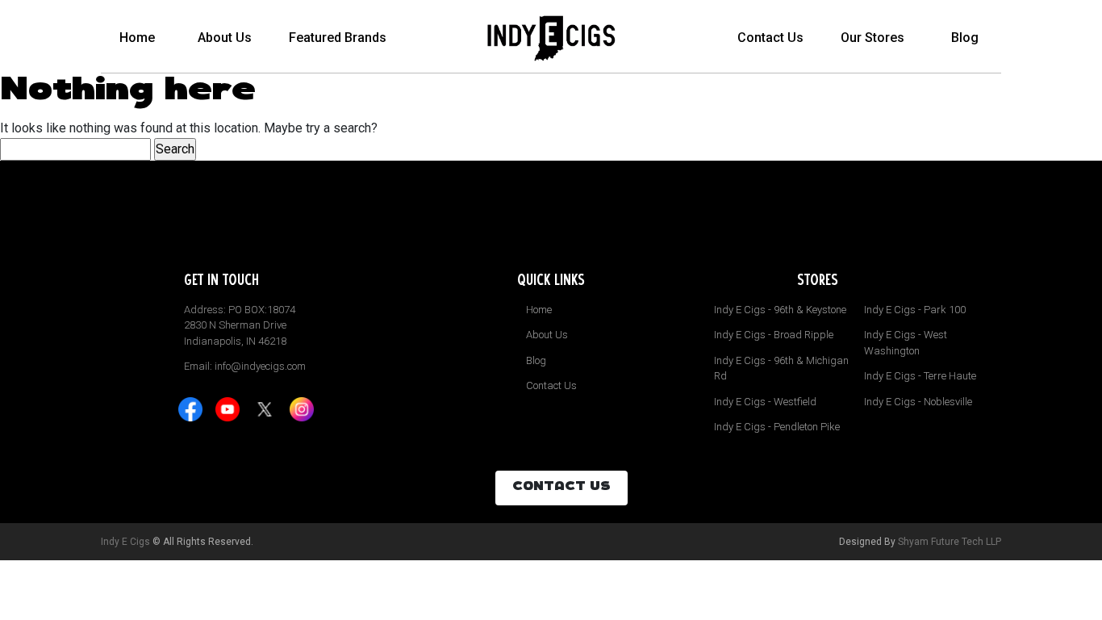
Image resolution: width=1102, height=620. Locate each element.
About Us (225, 37)
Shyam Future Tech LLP (949, 541)
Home (137, 37)
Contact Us (770, 37)
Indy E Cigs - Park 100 (915, 310)
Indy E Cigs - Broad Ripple (773, 335)
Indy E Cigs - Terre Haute (920, 376)
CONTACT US (561, 487)
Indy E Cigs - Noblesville (918, 402)
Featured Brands (337, 37)
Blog (965, 37)
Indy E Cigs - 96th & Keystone (780, 310)
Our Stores (872, 37)
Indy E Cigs (125, 541)
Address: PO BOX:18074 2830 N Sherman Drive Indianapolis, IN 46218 (239, 325)
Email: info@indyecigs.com (245, 366)
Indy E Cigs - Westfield (765, 402)
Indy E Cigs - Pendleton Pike (777, 427)
